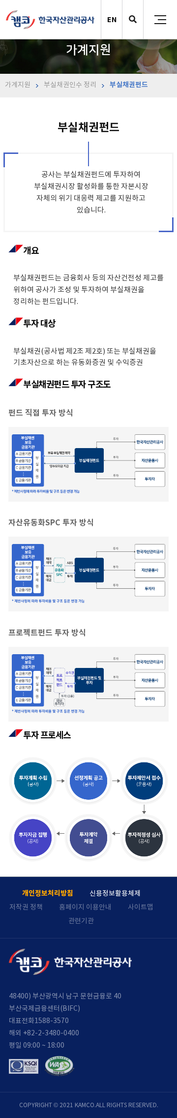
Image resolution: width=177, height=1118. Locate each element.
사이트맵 (140, 907)
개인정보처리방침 (47, 893)
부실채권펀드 (128, 84)
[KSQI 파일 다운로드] (23, 1066)
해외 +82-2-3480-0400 (44, 1032)
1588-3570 (51, 1020)
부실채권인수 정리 (69, 84)
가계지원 (17, 84)
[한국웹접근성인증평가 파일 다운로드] (59, 1066)
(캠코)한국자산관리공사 (50, 19)
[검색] (132, 20)
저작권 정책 (26, 907)
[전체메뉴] (160, 20)
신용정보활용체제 (115, 893)
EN (112, 19)
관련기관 (81, 920)
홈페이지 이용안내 (85, 907)
